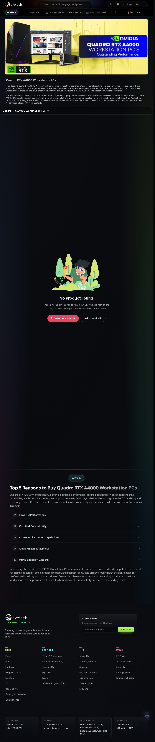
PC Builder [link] (121, 656)
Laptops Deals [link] (123, 672)
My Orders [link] (47, 672)
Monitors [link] (9, 678)
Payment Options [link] (88, 672)
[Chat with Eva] (131, 4)
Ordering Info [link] (86, 678)
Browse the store (61, 318)
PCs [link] (7, 661)
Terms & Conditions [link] (52, 656)
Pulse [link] (8, 656)
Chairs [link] (8, 683)
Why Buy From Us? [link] (88, 661)
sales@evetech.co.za (55, 724)
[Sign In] (110, 4)
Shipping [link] (83, 667)
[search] (64, 4)
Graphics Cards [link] (13, 672)
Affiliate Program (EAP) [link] (53, 683)
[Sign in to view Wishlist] (124, 4)
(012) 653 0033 (15, 728)
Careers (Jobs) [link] (86, 683)
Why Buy (76, 478)
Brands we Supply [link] (125, 678)
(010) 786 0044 (15, 724)
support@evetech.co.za (56, 728)
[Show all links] (116, 12)
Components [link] (12, 699)
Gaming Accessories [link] (15, 694)
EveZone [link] (83, 689)
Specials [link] (120, 667)
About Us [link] (84, 656)
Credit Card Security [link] (52, 661)
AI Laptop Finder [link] (124, 661)
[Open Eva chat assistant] (147, 716)
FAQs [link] (45, 678)
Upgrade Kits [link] (11, 689)
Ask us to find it (93, 318)
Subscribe (125, 629)
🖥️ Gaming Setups (137, 12)
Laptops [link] (9, 667)
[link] (34, 12)
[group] (76, 94)
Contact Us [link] (48, 667)
